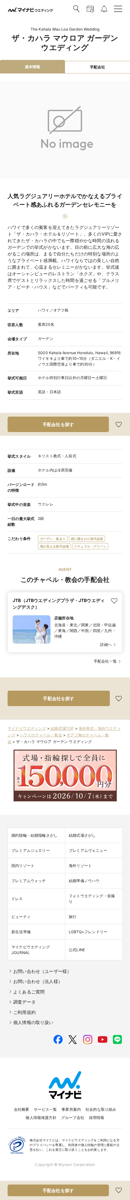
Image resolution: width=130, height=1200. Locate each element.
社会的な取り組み (101, 1109)
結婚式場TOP (62, 728)
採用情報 (96, 1117)
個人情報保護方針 (41, 1117)
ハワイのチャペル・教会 (41, 735)
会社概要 (21, 1109)
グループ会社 (72, 1117)
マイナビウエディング (27, 728)
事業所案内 (71, 1109)
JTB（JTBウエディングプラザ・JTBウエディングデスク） (59, 604)
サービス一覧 (45, 1109)
